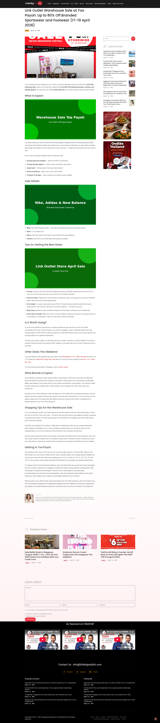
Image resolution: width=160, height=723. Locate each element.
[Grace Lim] (29, 498)
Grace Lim (38, 495)
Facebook (70, 672)
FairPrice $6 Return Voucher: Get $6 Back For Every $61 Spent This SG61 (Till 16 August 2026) (117, 554)
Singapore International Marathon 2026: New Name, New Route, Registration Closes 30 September (114, 83)
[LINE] (57, 76)
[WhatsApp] (40, 76)
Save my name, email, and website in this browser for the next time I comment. (47, 610)
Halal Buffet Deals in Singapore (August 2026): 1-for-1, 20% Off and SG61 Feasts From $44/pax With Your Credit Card (42, 556)
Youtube (95, 672)
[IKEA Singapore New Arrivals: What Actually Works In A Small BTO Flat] (132, 93)
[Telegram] (53, 76)
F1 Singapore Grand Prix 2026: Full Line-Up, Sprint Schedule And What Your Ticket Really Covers (115, 102)
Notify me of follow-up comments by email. (39, 614)
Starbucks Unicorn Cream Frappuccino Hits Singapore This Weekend (77, 554)
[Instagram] (77, 672)
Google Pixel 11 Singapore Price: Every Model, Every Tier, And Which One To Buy (114, 73)
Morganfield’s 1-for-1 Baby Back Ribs (74, 357)
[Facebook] (44, 76)
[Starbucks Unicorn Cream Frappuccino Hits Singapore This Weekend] (80, 542)
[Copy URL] (48, 76)
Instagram (83, 672)
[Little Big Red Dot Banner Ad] (119, 125)
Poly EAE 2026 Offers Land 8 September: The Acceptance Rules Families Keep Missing (115, 63)
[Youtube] (90, 672)
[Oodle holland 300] (119, 155)
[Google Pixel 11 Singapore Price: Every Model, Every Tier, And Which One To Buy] (132, 73)
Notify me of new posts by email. (36, 616)
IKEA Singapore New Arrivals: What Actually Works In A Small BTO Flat (114, 93)
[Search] (133, 39)
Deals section (63, 367)
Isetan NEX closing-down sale (45, 359)
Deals (27, 30)
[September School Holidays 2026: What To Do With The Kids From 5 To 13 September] (132, 53)
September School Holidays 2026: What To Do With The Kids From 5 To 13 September (114, 53)
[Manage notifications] (155, 718)
